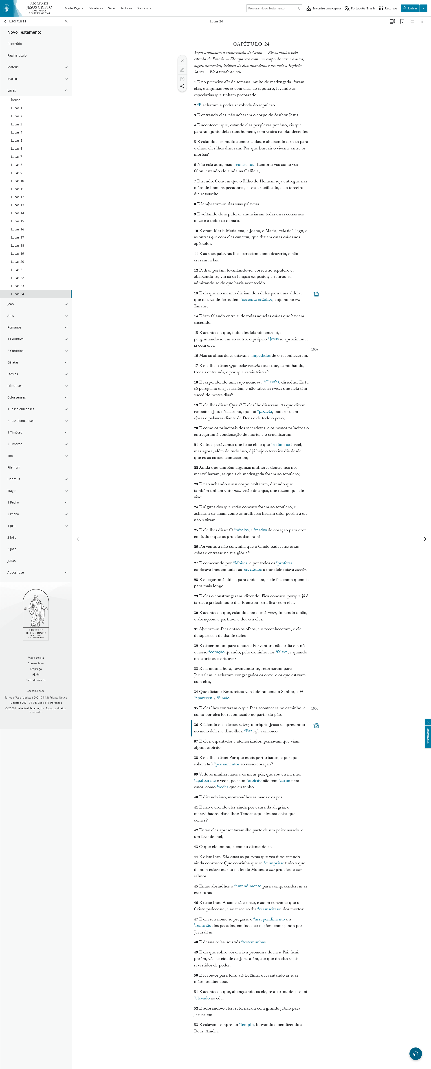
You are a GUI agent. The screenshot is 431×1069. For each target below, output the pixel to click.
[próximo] (424, 538)
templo (247, 1024)
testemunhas (254, 942)
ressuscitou (244, 164)
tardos (261, 530)
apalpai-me (206, 781)
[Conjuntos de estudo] (392, 21)
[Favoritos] (402, 21)
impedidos (260, 355)
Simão (223, 698)
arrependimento (270, 919)
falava (282, 652)
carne (285, 781)
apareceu (204, 698)
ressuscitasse (270, 909)
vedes (223, 787)
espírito (255, 781)
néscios (241, 530)
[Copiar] (182, 79)
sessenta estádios (257, 299)
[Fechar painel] (66, 21)
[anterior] (78, 538)
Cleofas (272, 382)
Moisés (241, 563)
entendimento (248, 886)
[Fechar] (182, 60)
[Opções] (422, 21)
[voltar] (5, 21)
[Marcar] (182, 69)
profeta (265, 411)
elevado (203, 998)
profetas (284, 563)
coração (217, 652)
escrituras (253, 569)
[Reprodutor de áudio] (415, 1053)
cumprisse (274, 863)
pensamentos (227, 764)
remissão (203, 926)
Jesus (274, 339)
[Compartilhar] (182, 86)
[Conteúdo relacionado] (412, 21)
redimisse (281, 444)
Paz (249, 731)
